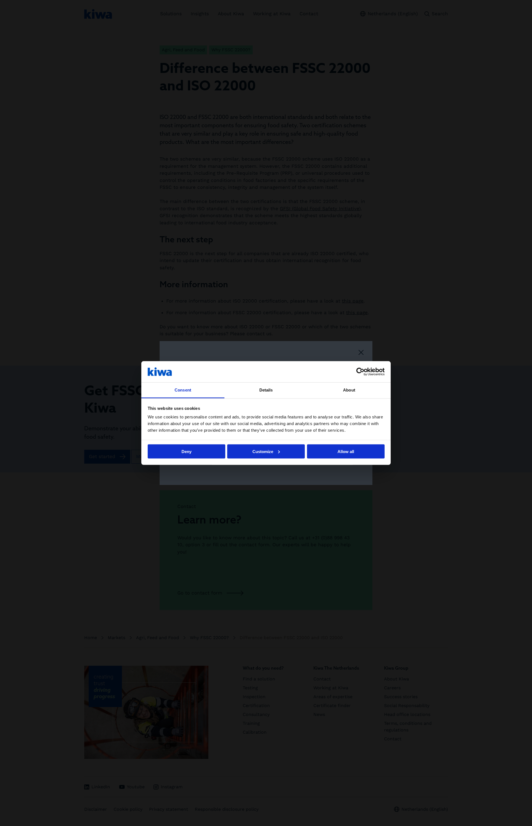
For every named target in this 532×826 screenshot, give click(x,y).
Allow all (345, 451)
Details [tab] (266, 390)
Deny (186, 451)
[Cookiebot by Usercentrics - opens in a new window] (360, 371)
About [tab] (349, 390)
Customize (262, 451)
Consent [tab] (183, 390)
